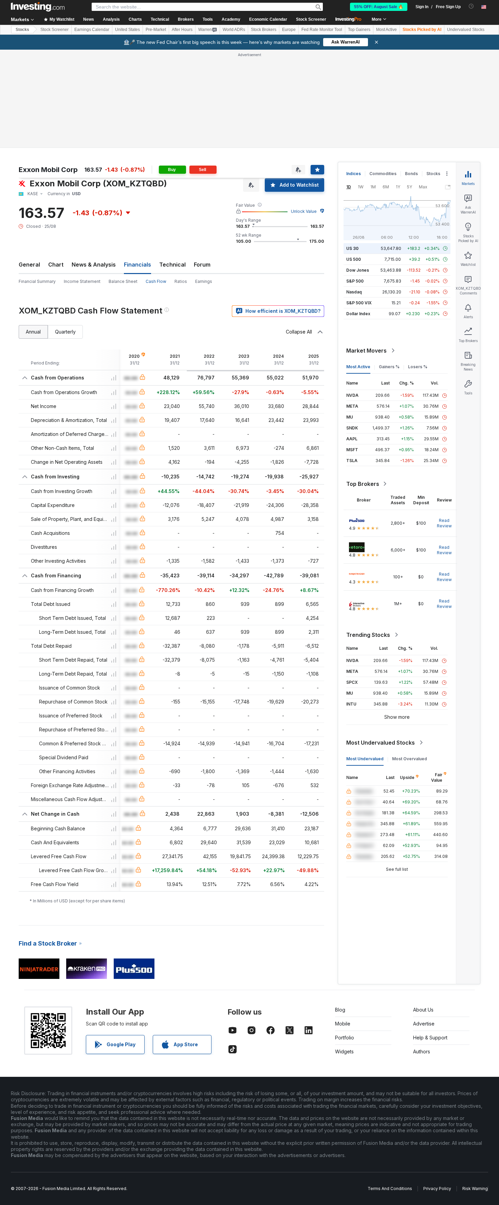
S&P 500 (355, 281)
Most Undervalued (365, 758)
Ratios (180, 281)
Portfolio (344, 1037)
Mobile (342, 1023)
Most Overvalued (409, 758)
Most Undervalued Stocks (380, 742)
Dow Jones (357, 270)
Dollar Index (358, 313)
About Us (423, 1010)
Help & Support (430, 1037)
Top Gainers (359, 29)
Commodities (382, 173)
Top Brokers (362, 483)
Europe (289, 29)
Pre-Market (156, 29)
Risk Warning (475, 1188)
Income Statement (82, 281)
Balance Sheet (123, 281)
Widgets (344, 1051)
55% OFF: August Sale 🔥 (378, 6)
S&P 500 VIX (359, 302)
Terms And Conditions (390, 1188)
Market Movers (366, 350)
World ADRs (234, 29)
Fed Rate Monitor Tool (321, 29)
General (29, 264)
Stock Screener (311, 19)
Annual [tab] (33, 332)
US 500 (353, 259)
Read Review (444, 523)
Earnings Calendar (91, 29)
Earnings (203, 281)
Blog (340, 1010)
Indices (353, 173)
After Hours (182, 29)
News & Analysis (94, 264)
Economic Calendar (268, 19)
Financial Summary (37, 281)
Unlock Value (304, 211)
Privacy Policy (437, 1188)
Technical (172, 264)
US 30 (352, 248)
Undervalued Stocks (465, 29)
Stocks (22, 29)
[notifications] (471, 6)
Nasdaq (354, 291)
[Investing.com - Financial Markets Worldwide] (37, 7)
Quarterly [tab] (65, 332)
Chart (55, 264)
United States (127, 29)
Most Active (386, 29)
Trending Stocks (368, 634)
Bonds (411, 173)
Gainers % (389, 366)
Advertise (424, 1023)
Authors (421, 1051)
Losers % (417, 366)
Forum (202, 264)
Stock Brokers (263, 29)
